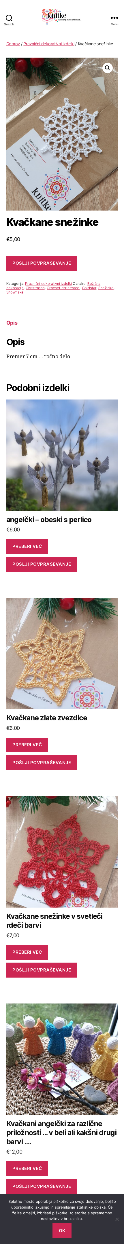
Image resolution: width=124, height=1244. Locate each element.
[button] (107, 68)
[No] (117, 1219)
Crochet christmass (63, 288)
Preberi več (27, 546)
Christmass (35, 288)
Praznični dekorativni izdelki (48, 43)
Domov (13, 43)
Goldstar (89, 288)
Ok (62, 1230)
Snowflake (15, 292)
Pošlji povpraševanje (41, 263)
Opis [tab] (12, 323)
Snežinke (106, 288)
